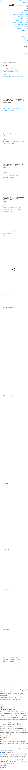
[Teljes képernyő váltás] (2, 767)
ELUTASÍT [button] (8, 701)
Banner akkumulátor (9, 407)
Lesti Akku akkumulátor (10, 454)
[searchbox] (17, 54)
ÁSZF (4, 601)
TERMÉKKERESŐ (14, 240)
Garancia (6, 561)
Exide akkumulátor (9, 443)
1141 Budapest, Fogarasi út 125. (13, 507)
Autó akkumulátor (23, 12)
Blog (27, 40)
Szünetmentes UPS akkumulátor (19, 26)
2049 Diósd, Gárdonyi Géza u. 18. (13, 542)
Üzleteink (25, 42)
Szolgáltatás (25, 36)
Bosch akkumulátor (9, 419)
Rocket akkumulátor (9, 466)
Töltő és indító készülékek (21, 24)
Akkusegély (25, 38)
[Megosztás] (3, 767)
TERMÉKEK (25, 10)
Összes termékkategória (10, 390)
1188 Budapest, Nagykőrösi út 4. (13, 518)
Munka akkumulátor (9, 355)
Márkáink (25, 34)
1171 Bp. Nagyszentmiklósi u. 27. (13, 495)
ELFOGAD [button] (2, 701)
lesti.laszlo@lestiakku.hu (11, 641)
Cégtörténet (6, 585)
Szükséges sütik (6, 737)
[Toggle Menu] (27, 8)
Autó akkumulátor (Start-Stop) (20, 14)
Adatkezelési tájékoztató (10, 625)
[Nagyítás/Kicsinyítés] (0, 767)
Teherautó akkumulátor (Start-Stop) (19, 22)
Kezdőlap (5, 62)
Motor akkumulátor (23, 16)
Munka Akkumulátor (23, 18)
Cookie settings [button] (16, 699)
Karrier (5, 573)
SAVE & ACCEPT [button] (4, 765)
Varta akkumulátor (9, 478)
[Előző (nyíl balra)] (0, 769)
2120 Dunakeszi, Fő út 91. (11, 530)
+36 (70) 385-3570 (8, 653)
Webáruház (10, 62)
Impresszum (7, 613)
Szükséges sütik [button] (4, 736)
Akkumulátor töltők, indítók (11, 379)
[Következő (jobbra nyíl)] (2, 769)
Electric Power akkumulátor (12, 431)
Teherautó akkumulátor (22, 20)
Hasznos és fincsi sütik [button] (6, 750)
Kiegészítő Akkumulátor (22, 28)
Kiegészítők (25, 30)
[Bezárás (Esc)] (5, 767)
